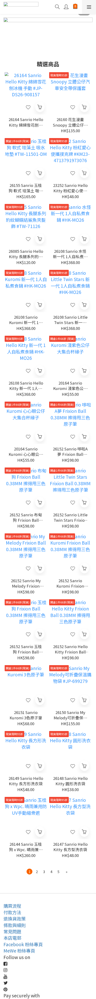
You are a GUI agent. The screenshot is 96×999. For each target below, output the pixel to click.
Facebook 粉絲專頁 (23, 944)
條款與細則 (14, 925)
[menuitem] (29, 871)
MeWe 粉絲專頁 (19, 950)
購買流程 (12, 906)
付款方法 (12, 912)
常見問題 (12, 931)
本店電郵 (12, 938)
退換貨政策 (14, 918)
